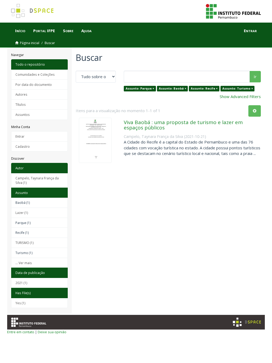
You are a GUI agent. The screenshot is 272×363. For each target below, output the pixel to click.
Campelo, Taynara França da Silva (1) (37, 180)
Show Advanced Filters (240, 96)
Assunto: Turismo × (237, 88)
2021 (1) (21, 283)
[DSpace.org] (247, 322)
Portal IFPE (44, 30)
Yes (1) (20, 303)
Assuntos (22, 114)
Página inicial (29, 43)
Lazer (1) (21, 212)
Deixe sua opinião (52, 332)
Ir (255, 76)
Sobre (68, 30)
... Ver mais (23, 263)
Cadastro (22, 146)
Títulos (20, 104)
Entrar (19, 136)
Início (20, 30)
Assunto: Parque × (140, 88)
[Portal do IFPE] (233, 11)
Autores (21, 94)
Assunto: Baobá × (172, 88)
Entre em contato (20, 332)
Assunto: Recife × (204, 88)
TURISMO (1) (24, 242)
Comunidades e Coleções (35, 74)
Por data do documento (33, 84)
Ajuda (86, 30)
